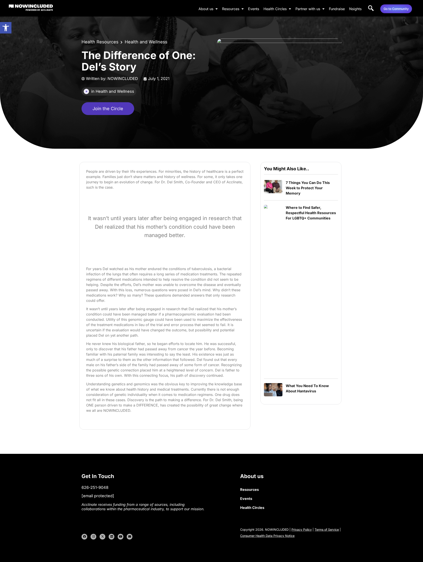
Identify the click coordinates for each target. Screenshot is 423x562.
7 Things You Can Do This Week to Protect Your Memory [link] (308, 187)
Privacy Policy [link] (301, 529)
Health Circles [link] (275, 9)
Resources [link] (230, 9)
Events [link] (253, 9)
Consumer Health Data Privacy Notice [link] (267, 536)
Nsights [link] (355, 9)
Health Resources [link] (100, 42)
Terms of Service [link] (327, 529)
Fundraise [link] (337, 9)
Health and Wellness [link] (146, 42)
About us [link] (206, 9)
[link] (5, 27)
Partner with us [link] (307, 9)
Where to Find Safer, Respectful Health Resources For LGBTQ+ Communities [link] (311, 212)
